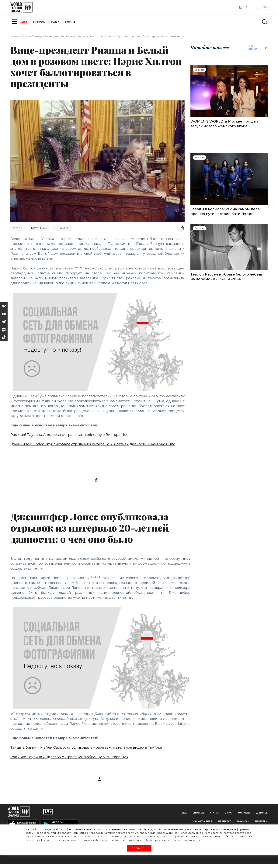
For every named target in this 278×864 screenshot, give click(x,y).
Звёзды (38, 36)
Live (184, 813)
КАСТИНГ (70, 22)
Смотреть (198, 813)
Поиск (263, 813)
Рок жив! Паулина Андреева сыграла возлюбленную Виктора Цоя (69, 435)
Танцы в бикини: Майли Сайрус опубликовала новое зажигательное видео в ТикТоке (86, 747)
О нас (228, 813)
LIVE (24, 22)
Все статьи (252, 47)
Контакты (244, 813)
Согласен (139, 848)
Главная (15, 36)
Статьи (26, 36)
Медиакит (224, 821)
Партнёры (261, 821)
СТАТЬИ (55, 22)
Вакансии (243, 821)
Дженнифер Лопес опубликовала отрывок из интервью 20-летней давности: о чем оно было (92, 444)
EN (246, 7)
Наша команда (202, 821)
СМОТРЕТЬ (39, 22)
